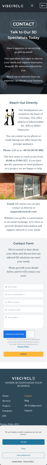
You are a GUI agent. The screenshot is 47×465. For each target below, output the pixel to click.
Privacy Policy (28, 461)
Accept (23, 442)
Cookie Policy (17, 461)
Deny (23, 449)
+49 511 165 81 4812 (32, 150)
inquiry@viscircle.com (23, 211)
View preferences (23, 455)
